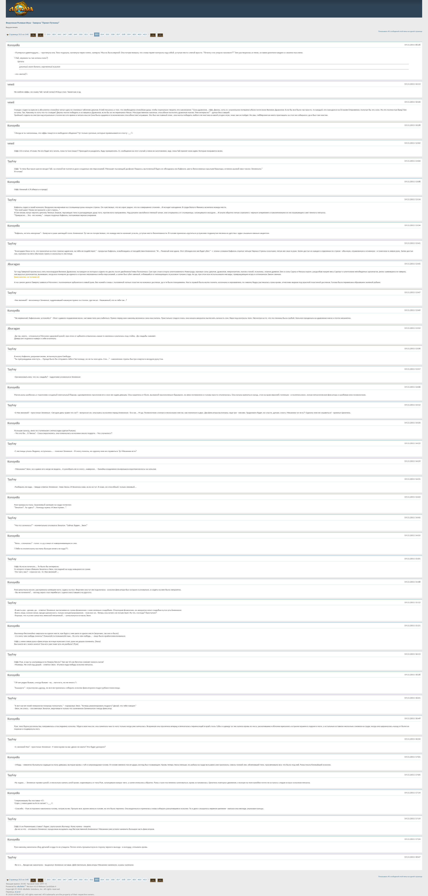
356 (113, 34)
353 (96, 34)
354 (102, 34)
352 (91, 34)
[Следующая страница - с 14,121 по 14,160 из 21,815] (152, 34)
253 (48, 34)
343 (59, 34)
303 (54, 34)
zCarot (17, 892)
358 (123, 34)
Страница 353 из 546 (19, 34)
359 (129, 34)
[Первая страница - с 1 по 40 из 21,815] (33, 34)
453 (145, 34)
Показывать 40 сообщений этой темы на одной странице (400, 31)
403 (139, 34)
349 (75, 34)
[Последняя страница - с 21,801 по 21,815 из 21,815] (160, 34)
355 (107, 34)
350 (80, 34)
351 (86, 34)
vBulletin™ (21, 886)
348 (70, 34)
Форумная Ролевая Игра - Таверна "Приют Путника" (32, 23)
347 (64, 34)
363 (134, 34)
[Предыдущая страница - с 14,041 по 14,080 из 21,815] (40, 34)
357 (118, 34)
